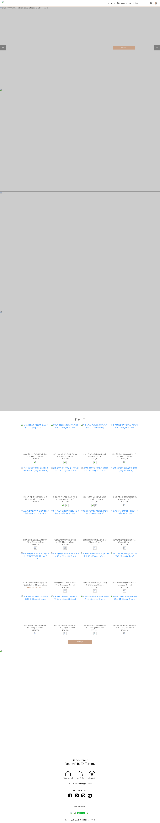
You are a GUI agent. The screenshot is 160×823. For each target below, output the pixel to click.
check (123, 47)
